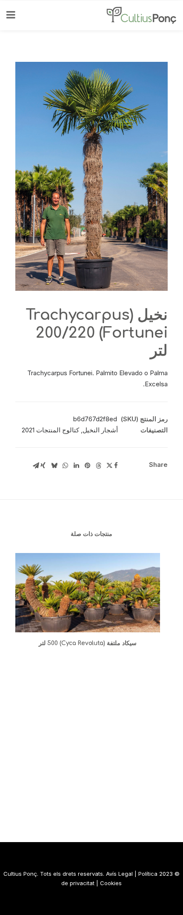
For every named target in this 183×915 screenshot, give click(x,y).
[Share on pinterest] (87, 465)
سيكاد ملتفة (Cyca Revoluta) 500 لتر (87, 643)
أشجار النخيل (100, 430)
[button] (87, 592)
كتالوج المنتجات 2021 (50, 430)
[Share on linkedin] (76, 465)
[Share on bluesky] (54, 465)
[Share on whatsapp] (65, 465)
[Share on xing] (43, 465)
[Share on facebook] (116, 465)
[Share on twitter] (109, 465)
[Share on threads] (98, 465)
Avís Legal (119, 873)
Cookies (111, 883)
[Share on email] (36, 465)
